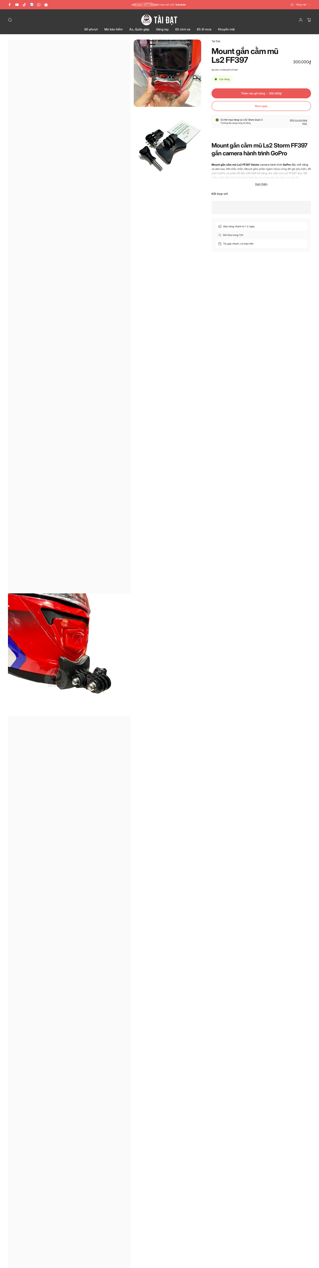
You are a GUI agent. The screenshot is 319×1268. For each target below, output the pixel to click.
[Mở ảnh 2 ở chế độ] (167, 73)
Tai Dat (216, 41)
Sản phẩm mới (159, 4)
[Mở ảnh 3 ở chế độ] (167, 144)
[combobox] (301, 4)
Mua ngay (261, 106)
